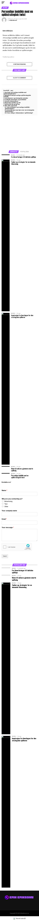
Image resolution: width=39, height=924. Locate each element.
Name (4, 490)
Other (6, 506)
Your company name (9, 511)
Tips (6, 504)
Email (4, 519)
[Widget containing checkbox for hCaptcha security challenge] (17, 547)
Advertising (8, 501)
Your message (8, 527)
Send (4, 556)
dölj (12, 90)
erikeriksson (13, 20)
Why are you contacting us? (12, 499)
